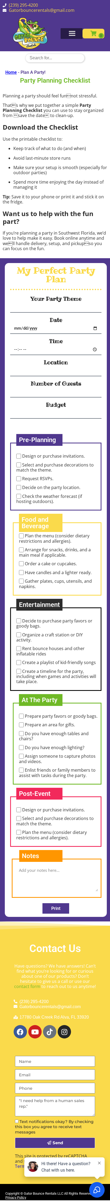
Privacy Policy (15, 1197)
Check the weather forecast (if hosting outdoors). (49, 498)
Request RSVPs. (37, 479)
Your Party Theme (55, 299)
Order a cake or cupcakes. (51, 564)
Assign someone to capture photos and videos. (57, 758)
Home (11, 72)
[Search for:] (55, 58)
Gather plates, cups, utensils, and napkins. (55, 583)
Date (56, 320)
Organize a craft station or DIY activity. (49, 637)
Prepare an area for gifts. (50, 725)
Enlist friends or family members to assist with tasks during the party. (57, 772)
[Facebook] (20, 1031)
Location (56, 362)
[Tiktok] (49, 1031)
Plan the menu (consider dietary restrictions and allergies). (54, 538)
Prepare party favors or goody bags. (61, 716)
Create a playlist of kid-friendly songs (59, 663)
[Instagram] (64, 1031)
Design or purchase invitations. (53, 456)
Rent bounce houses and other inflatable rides (50, 651)
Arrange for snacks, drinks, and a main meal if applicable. (55, 552)
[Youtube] (35, 1031)
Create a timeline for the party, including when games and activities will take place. (56, 676)
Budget (56, 405)
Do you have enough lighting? (54, 747)
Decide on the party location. (51, 487)
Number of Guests (56, 383)
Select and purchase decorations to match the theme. (55, 467)
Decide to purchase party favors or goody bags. (54, 623)
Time (56, 341)
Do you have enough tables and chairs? (54, 736)
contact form (27, 986)
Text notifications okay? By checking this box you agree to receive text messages (54, 1126)
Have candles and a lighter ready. (58, 572)
